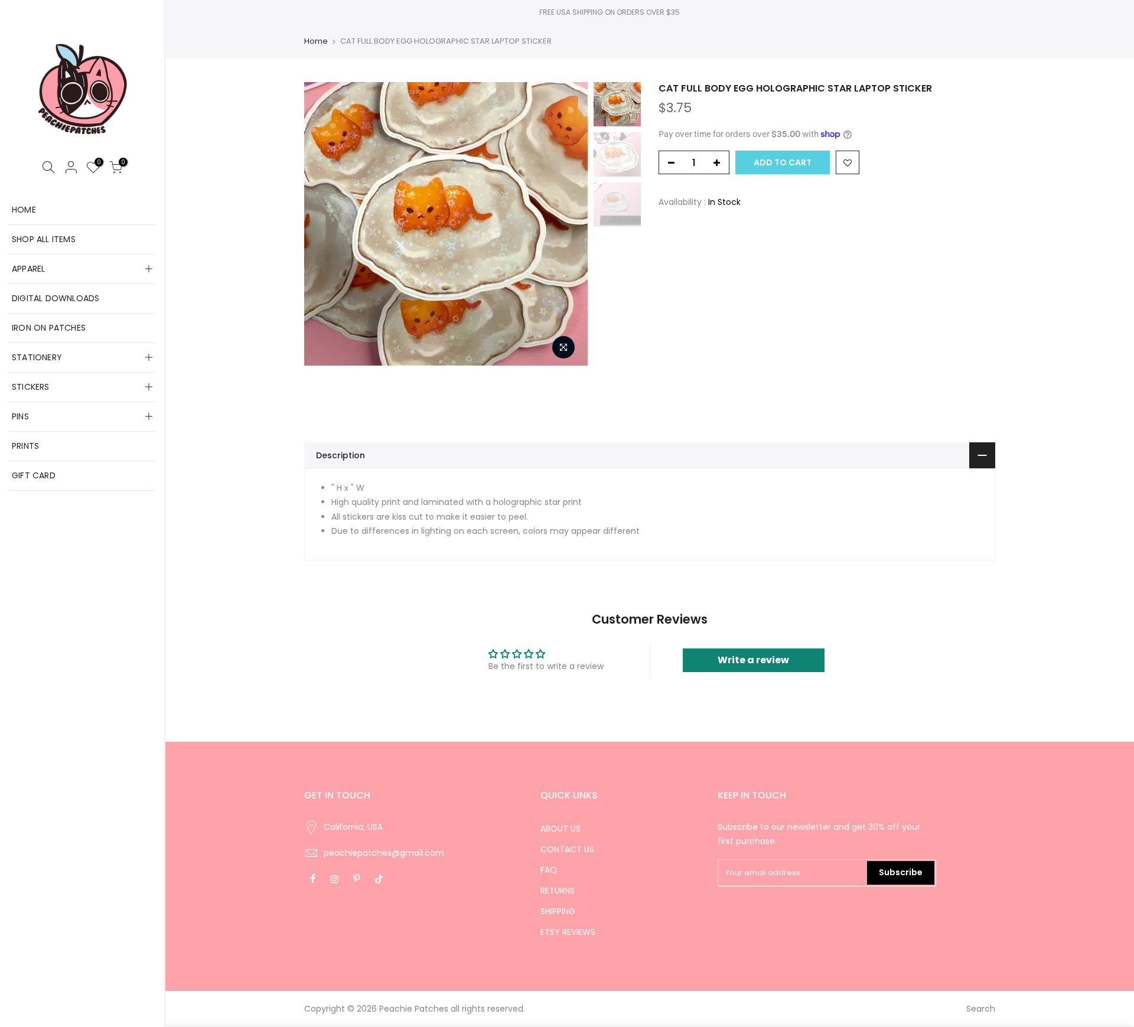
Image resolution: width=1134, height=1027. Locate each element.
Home (316, 41)
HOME (24, 210)
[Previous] (325, 224)
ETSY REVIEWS (567, 932)
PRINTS (25, 446)
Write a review (753, 660)
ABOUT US (560, 828)
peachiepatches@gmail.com (384, 853)
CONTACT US (567, 849)
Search (980, 1009)
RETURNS (557, 890)
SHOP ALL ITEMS (44, 239)
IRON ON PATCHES (49, 328)
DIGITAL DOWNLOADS (55, 298)
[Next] (567, 224)
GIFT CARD (34, 475)
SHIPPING (557, 911)
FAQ (548, 870)
